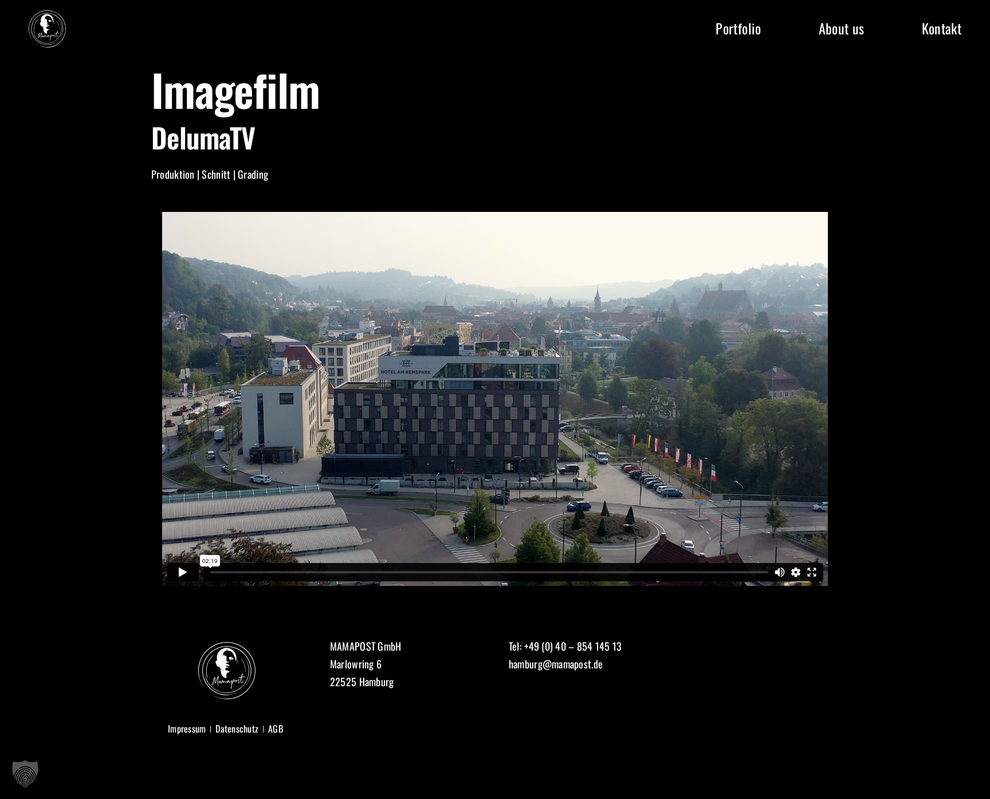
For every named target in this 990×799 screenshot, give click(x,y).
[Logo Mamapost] (47, 15)
